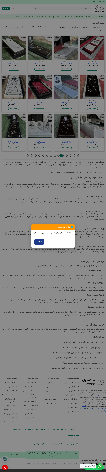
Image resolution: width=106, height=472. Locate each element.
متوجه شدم (39, 242)
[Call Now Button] (5, 467)
